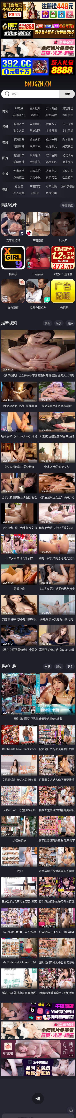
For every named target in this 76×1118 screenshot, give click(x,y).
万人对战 (51, 108)
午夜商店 (35, 186)
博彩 (5, 111)
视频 (5, 127)
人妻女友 (51, 171)
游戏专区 (67, 108)
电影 (5, 142)
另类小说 (35, 177)
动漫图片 (67, 155)
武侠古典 (67, 171)
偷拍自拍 (35, 139)
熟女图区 (51, 162)
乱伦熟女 (51, 146)
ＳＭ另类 (67, 130)
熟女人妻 (18, 130)
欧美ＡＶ (51, 124)
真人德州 (35, 108)
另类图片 (67, 162)
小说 (5, 173)
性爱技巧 (67, 177)
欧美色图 (51, 155)
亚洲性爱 (18, 139)
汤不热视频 (68, 186)
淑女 (59, 666)
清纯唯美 (35, 162)
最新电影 (9, 666)
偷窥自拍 (18, 155)
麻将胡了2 (19, 115)
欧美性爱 (67, 139)
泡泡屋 (35, 193)
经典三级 (35, 146)
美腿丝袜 (18, 162)
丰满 (47, 666)
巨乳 (59, 323)
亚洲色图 (35, 155)
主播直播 (51, 130)
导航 (5, 189)
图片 (5, 158)
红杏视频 (18, 193)
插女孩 (19, 186)
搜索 (67, 94)
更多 (70, 323)
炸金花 (35, 115)
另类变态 (67, 146)
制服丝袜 (18, 146)
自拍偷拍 (35, 124)
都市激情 (18, 171)
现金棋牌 (51, 115)
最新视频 (9, 323)
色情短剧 (51, 193)
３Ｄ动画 (67, 124)
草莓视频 (51, 186)
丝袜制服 (35, 130)
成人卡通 (51, 139)
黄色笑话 (51, 177)
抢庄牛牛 (67, 115)
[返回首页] (71, 1110)
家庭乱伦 (35, 171)
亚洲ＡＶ (18, 124)
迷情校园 (18, 177)
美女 (47, 323)
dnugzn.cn (38, 84)
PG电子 (18, 108)
